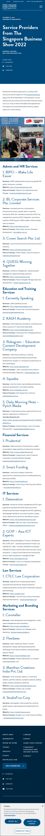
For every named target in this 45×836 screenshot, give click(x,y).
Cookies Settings (22, 831)
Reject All (13, 821)
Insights (6, 751)
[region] (22, 819)
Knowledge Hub (10, 760)
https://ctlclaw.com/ (17, 594)
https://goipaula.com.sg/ (19, 558)
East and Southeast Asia (12, 53)
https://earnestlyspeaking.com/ (21, 306)
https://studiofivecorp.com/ (20, 712)
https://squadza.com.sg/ (19, 390)
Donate (26, 739)
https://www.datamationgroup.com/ (23, 519)
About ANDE (8, 735)
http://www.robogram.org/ (19, 366)
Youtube (9, 789)
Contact (27, 756)
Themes (6, 747)
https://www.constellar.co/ (19, 626)
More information (9, 815)
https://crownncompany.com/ (20, 250)
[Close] (42, 806)
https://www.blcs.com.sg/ (19, 226)
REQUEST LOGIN (19, 1)
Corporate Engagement (12, 19)
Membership (8, 739)
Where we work (10, 743)
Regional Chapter (9, 51)
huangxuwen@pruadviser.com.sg (14, 461)
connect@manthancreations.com (14, 692)
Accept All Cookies (32, 822)
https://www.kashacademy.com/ (21, 330)
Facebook (9, 62)
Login (8, 1)
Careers (27, 735)
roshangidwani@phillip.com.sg (24, 429)
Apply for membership (34, 1)
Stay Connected (13, 766)
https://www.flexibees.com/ (20, 656)
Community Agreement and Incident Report (30, 749)
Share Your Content (32, 743)
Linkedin (9, 70)
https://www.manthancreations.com (23, 686)
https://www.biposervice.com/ (21, 187)
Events (6, 756)
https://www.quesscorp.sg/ (20, 277)
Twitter (9, 66)
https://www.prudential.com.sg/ (21, 452)
